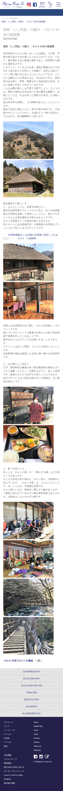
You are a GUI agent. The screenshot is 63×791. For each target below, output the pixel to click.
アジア (6, 726)
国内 (6, 746)
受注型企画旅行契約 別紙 (31, 685)
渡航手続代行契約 (31, 699)
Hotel (36, 730)
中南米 (6, 738)
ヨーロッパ (8, 722)
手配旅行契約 (31, 692)
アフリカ (7, 742)
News (36, 722)
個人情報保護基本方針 (31, 713)
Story (36, 734)
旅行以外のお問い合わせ (14, 767)
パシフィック (9, 730)
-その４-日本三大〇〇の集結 (18, 660)
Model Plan (38, 726)
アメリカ (7, 734)
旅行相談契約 (31, 706)
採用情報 (7, 763)
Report (14, 18)
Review (37, 738)
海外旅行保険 (9, 783)
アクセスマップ (10, 759)
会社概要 (7, 755)
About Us (37, 746)
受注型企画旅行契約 (31, 678)
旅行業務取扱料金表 (31, 672)
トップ (5, 18)
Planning (37, 750)
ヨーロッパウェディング (14, 771)
